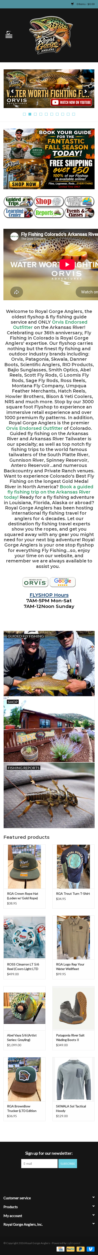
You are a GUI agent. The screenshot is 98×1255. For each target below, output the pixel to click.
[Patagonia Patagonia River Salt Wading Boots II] (73, 1008)
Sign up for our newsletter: (49, 1153)
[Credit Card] (60, 1248)
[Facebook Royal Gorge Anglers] (33, 1177)
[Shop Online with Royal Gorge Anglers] (49, 201)
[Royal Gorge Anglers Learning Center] (18, 212)
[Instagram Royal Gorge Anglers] (65, 1177)
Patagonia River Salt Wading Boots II (70, 1037)
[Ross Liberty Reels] (49, 88)
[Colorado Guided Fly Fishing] (18, 201)
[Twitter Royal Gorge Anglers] (41, 1177)
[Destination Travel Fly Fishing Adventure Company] (79, 201)
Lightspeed (73, 1243)
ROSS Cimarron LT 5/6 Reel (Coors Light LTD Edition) (23, 966)
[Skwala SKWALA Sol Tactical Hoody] (73, 1079)
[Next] (86, 91)
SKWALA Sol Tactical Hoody (71, 1108)
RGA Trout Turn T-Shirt (73, 893)
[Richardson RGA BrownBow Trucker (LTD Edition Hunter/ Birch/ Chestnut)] (24, 1079)
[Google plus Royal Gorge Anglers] (49, 1177)
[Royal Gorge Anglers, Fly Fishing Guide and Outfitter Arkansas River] (35, 582)
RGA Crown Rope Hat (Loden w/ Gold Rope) (22, 896)
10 (73, 114)
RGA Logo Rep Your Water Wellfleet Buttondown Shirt (70, 966)
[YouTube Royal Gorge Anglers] (57, 1177)
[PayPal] (70, 1248)
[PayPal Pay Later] (80, 1248)
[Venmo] (90, 1248)
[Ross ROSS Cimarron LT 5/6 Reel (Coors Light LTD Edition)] (24, 937)
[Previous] (12, 91)
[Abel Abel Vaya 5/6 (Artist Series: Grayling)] (24, 1008)
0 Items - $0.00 (85, 4)
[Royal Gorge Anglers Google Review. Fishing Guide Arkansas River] (62, 582)
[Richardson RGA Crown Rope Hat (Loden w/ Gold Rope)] (24, 866)
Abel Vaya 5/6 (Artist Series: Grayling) (22, 1037)
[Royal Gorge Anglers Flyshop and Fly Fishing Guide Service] (57, 35)
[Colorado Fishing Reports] (49, 212)
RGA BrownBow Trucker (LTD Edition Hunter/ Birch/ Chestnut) (21, 1108)
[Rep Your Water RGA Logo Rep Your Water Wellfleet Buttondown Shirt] (73, 937)
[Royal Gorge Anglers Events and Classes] (79, 212)
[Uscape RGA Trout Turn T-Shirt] (73, 866)
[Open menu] (9, 34)
